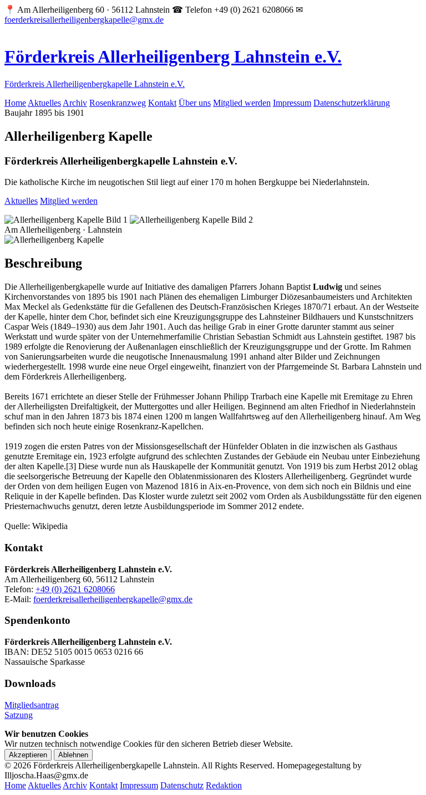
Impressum (292, 102)
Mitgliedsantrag (31, 705)
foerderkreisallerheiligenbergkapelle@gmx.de (84, 19)
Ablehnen (73, 755)
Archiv (75, 102)
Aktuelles (44, 102)
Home (15, 102)
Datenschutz (182, 785)
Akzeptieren (28, 755)
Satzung (18, 715)
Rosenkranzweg (117, 102)
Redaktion (224, 785)
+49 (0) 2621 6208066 (75, 589)
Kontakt (162, 102)
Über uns (195, 102)
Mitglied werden (242, 102)
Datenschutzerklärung (351, 102)
